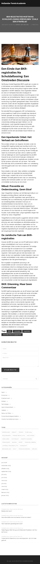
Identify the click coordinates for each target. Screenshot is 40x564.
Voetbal (4, 410)
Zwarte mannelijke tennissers (11, 419)
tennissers (6, 442)
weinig (14, 442)
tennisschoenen (24, 449)
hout (15, 449)
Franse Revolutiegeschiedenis (11, 416)
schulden (17, 331)
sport (21, 442)
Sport (4, 392)
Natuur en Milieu (7, 413)
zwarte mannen (26, 439)
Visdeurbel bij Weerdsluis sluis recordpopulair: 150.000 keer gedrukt (19, 539)
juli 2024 (4, 474)
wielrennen (6, 435)
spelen (34, 449)
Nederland (6, 432)
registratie (27, 331)
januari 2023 (5, 495)
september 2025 (6, 471)
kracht (14, 432)
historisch (15, 439)
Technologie (6, 404)
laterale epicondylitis (10, 445)
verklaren (5, 439)
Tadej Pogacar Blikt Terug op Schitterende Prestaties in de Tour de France (19, 531)
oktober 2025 (5, 468)
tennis (21, 432)
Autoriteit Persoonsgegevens (12, 334)
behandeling (6, 449)
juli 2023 (3, 483)
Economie (5, 395)
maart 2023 (4, 489)
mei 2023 (4, 486)
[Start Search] (36, 379)
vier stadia (30, 435)
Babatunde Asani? (6, 511)
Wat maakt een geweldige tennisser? (12, 523)
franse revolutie (19, 435)
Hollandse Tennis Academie (13, 3)
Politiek (4, 401)
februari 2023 (5, 492)
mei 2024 (4, 480)
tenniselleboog (30, 442)
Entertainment (6, 398)
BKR (9, 331)
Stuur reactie (10, 370)
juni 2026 (4, 462)
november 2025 (6, 465)
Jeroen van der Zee (22, 24)
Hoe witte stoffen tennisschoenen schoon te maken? (16, 517)
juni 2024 (4, 477)
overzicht (23, 445)
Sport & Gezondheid (8, 407)
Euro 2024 (28, 432)
